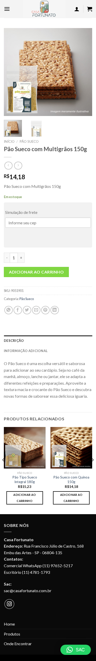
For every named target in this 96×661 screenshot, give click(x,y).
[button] (75, 650)
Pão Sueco (29, 141)
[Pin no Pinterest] (45, 310)
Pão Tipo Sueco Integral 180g (24, 479)
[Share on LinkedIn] (54, 310)
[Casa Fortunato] (44, 9)
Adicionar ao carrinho (36, 271)
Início (9, 141)
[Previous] (12, 72)
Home (9, 623)
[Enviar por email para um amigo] (36, 310)
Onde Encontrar (18, 643)
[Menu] (7, 9)
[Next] (84, 72)
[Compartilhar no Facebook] (18, 310)
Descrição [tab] (14, 341)
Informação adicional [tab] (26, 351)
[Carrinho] (89, 9)
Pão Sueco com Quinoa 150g (71, 479)
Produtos (12, 633)
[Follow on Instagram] (9, 604)
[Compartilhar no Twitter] (27, 310)
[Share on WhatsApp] (8, 310)
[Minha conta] (76, 9)
